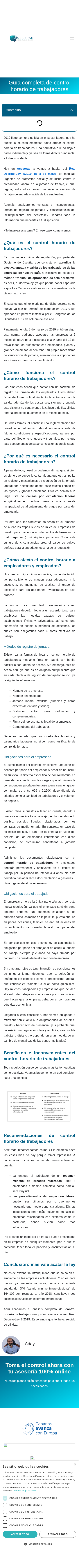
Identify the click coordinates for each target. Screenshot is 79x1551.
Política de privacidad (24, 1490)
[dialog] (39, 1506)
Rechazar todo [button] (58, 1534)
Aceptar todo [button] (20, 1534)
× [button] (74, 1464)
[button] (72, 39)
